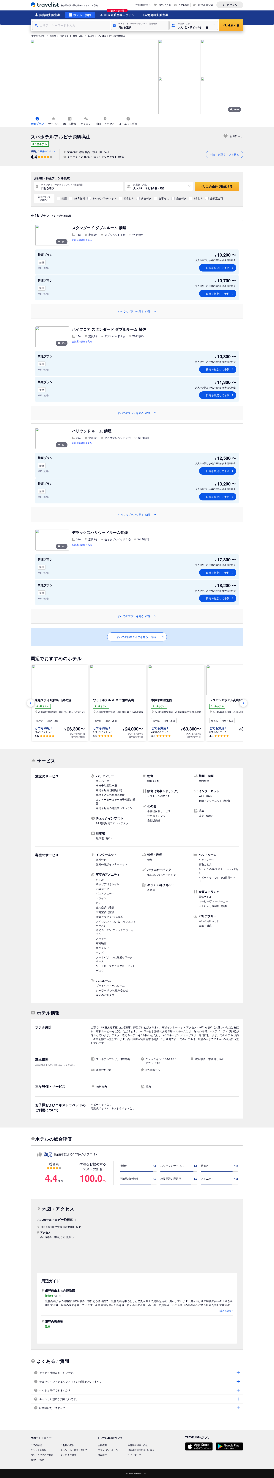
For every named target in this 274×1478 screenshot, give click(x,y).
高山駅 (91, 35)
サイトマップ (134, 1454)
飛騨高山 (64, 35)
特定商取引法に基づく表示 (141, 1449)
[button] (140, 25)
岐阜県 (53, 35)
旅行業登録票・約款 (138, 1445)
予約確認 (184, 5)
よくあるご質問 (68, 1454)
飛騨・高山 (78, 35)
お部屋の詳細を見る (82, 239)
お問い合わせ (37, 1459)
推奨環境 (102, 1454)
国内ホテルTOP (38, 35)
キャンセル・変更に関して (74, 1449)
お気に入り (164, 5)
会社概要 (102, 1445)
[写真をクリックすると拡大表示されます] (94, 77)
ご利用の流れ (67, 1445)
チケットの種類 (38, 1449)
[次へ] (243, 703)
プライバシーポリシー (109, 1449)
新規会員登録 (205, 5)
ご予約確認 (36, 1445)
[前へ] (30, 703)
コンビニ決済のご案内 (42, 1454)
